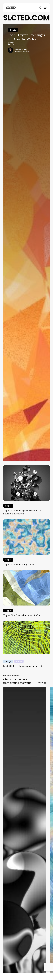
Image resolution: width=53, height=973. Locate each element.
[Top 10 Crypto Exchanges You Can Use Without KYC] (26, 242)
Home (19, 661)
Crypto (13, 30)
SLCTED (10, 7)
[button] (45, 7)
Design (8, 661)
